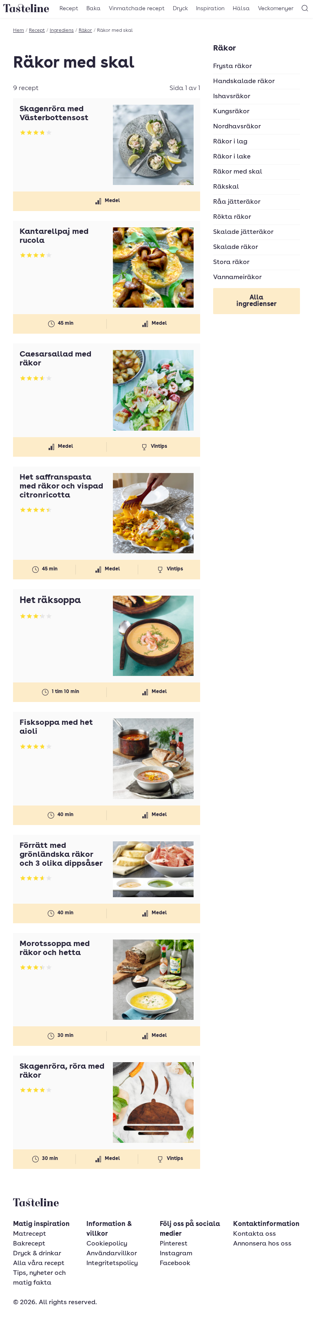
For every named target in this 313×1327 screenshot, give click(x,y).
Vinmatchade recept (137, 8)
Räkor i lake (232, 157)
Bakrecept (29, 1244)
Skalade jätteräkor (243, 232)
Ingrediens (62, 30)
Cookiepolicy (106, 1244)
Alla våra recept (38, 1263)
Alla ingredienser (256, 301)
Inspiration (210, 8)
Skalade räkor (235, 247)
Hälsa (241, 8)
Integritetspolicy (112, 1263)
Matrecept (29, 1234)
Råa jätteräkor (236, 202)
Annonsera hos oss (262, 1244)
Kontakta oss (254, 1234)
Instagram (176, 1253)
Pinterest (173, 1244)
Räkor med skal (237, 172)
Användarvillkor (111, 1253)
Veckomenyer (275, 8)
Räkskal (226, 187)
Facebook (175, 1263)
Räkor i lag (230, 142)
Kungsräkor (231, 111)
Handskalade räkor (244, 81)
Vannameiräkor (237, 277)
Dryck (180, 8)
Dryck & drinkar (37, 1253)
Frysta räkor (232, 66)
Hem (18, 30)
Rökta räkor (232, 217)
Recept (69, 8)
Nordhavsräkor (237, 126)
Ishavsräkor (231, 96)
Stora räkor (231, 262)
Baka (93, 8)
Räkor (85, 30)
